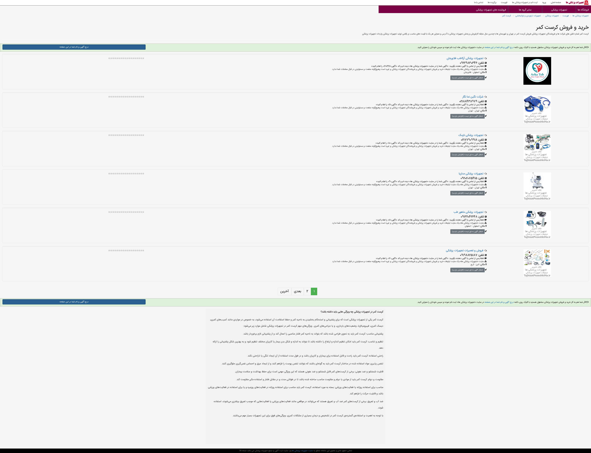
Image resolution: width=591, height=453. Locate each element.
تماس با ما (478, 2)
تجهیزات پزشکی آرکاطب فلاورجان (465, 58)
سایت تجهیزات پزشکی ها (302, 450)
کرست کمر (507, 16)
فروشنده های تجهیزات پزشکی (491, 10)
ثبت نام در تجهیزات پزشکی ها (524, 2)
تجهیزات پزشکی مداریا (471, 173)
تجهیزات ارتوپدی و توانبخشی (528, 16)
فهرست (504, 2)
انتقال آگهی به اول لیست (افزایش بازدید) (467, 77)
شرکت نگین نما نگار (472, 97)
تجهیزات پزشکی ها (581, 16)
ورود (544, 2)
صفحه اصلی (556, 2)
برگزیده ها (492, 2)
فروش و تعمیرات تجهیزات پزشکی (464, 250)
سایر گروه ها (525, 10)
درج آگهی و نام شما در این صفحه (499, 47)
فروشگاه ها (583, 10)
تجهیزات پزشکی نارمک (470, 135)
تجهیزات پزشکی (559, 10)
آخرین (284, 291)
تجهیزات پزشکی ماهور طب (468, 212)
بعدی (297, 291)
